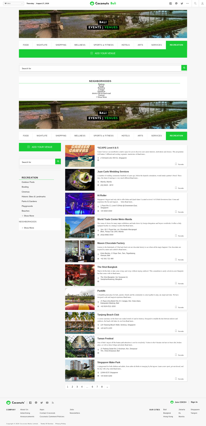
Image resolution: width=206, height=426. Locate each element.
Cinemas (26, 192)
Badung (101, 84)
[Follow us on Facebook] (170, 3)
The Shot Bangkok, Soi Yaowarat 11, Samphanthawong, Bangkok (114, 278)
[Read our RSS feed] (52, 402)
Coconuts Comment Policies (52, 417)
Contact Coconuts (47, 413)
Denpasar (101, 91)
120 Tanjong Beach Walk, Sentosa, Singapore (118, 325)
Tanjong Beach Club (108, 315)
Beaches (25, 211)
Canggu (101, 90)
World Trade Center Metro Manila (114, 219)
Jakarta (182, 410)
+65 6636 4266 (106, 376)
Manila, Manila (106, 182)
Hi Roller (102, 195)
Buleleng (101, 88)
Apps (42, 410)
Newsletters (75, 413)
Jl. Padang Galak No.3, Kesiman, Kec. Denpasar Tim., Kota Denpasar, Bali (118, 350)
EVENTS (94, 27)
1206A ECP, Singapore (109, 373)
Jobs (72, 410)
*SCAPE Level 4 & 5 (107, 148)
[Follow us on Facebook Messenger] (176, 3)
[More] (188, 3)
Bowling (25, 187)
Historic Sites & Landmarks (34, 196)
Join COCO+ (181, 402)
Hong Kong (168, 417)
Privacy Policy (60, 423)
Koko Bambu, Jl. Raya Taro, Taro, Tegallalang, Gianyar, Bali (118, 254)
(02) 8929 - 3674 (106, 185)
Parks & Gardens (29, 201)
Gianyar (101, 95)
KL (180, 413)
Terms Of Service (47, 423)
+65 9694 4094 (106, 211)
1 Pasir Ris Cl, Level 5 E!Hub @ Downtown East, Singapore (118, 207)
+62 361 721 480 (107, 259)
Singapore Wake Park (108, 362)
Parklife (101, 291)
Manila (182, 417)
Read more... (141, 154)
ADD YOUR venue (105, 53)
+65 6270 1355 (106, 328)
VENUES (111, 27)
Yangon (194, 413)
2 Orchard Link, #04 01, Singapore (113, 158)
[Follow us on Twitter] (182, 3)
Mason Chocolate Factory (111, 243)
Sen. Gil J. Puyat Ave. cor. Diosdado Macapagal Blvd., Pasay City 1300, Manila (118, 230)
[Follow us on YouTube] (47, 402)
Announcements (27, 417)
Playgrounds (27, 206)
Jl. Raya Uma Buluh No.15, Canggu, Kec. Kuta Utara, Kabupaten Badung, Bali (120, 302)
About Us (24, 410)
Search (184, 68)
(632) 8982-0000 (106, 235)
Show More (102, 97)
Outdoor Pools (28, 182)
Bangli (101, 86)
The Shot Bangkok (107, 267)
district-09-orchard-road (101, 93)
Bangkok (167, 413)
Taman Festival (105, 338)
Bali (165, 410)
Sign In (194, 402)
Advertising (25, 413)
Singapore (195, 410)
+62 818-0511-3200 (108, 306)
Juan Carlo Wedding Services (113, 171)
